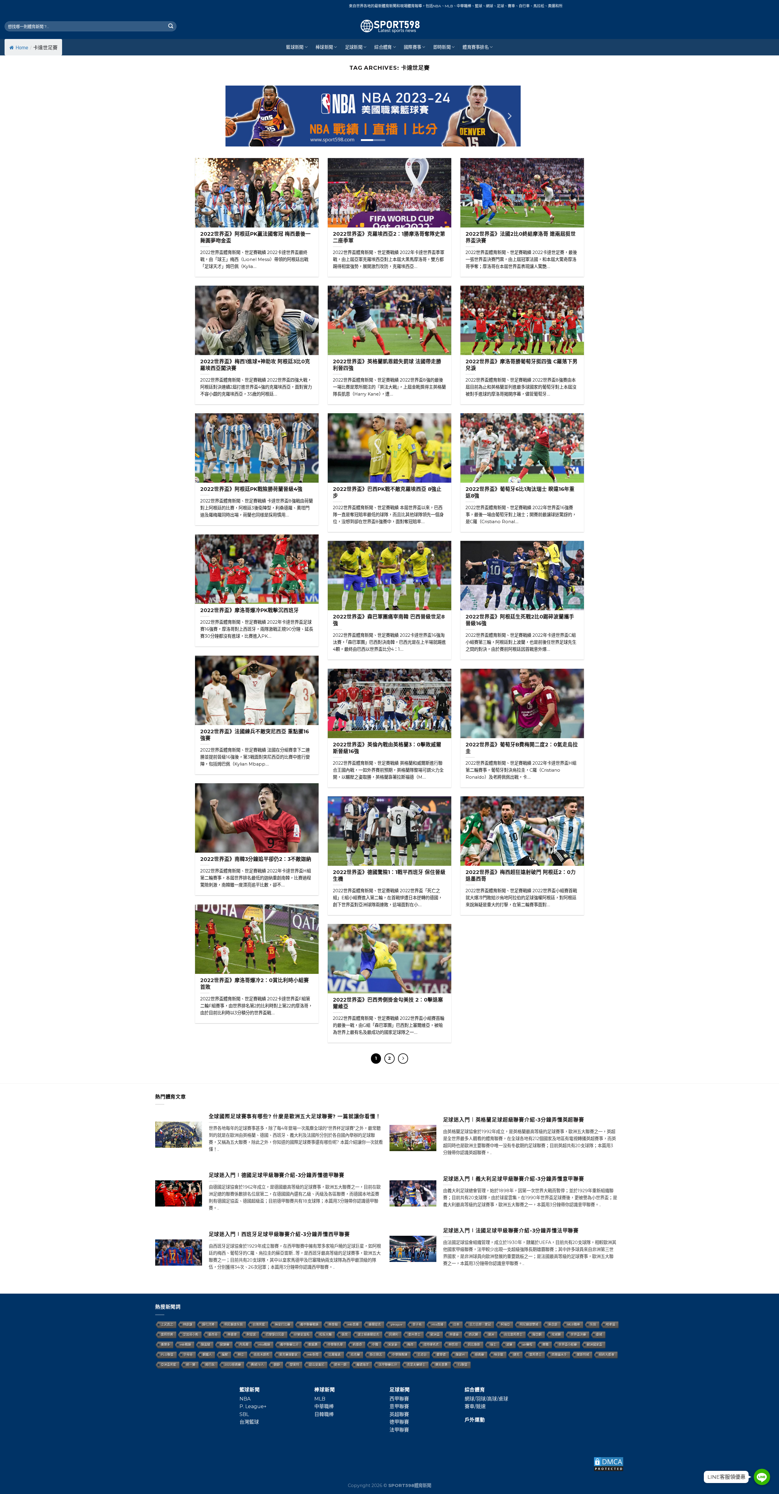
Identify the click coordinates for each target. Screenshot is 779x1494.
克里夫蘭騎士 (416, 1364)
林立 (241, 1354)
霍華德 (441, 1354)
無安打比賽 (282, 1324)
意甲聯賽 (399, 1406)
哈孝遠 (610, 1324)
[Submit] (171, 26)
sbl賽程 (527, 1344)
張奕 (345, 1334)
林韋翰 (333, 1324)
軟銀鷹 (313, 1344)
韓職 (546, 1344)
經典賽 (479, 1354)
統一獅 (190, 1364)
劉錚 (277, 1364)
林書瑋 (232, 1334)
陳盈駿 (205, 1344)
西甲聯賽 (399, 1399)
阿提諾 (251, 1334)
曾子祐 (417, 1324)
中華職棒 (324, 1406)
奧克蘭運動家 (288, 1354)
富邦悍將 (167, 1334)
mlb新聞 (313, 1354)
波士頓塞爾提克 (368, 1334)
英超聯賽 (399, 1414)
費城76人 (257, 1364)
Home (22, 48)
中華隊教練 (399, 1354)
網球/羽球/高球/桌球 (486, 1399)
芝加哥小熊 (190, 1334)
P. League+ (253, 1406)
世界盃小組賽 (568, 1344)
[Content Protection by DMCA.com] (608, 1464)
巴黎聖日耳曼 (275, 1334)
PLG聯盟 (167, 1354)
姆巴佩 (210, 1364)
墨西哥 (213, 1334)
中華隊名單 (335, 1344)
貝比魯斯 (474, 1344)
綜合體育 (383, 47)
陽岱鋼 (537, 1334)
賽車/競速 (475, 1406)
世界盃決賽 (578, 1334)
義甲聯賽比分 (289, 1344)
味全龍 (498, 1354)
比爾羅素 (335, 1354)
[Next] (509, 116)
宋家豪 (392, 1344)
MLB (319, 1399)
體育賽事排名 (476, 47)
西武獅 (473, 1334)
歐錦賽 (224, 1344)
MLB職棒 (574, 1324)
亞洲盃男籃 (168, 1364)
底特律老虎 (431, 1344)
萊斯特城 (583, 1354)
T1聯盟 (462, 1364)
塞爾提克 (375, 1324)
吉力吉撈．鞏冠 (480, 1324)
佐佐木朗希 (261, 1354)
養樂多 (165, 1344)
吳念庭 (552, 1324)
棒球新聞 (324, 47)
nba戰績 (264, 1344)
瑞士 (493, 1344)
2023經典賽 (233, 1364)
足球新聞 (353, 47)
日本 (456, 1324)
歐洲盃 (435, 1334)
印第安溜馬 (301, 1334)
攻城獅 (556, 1334)
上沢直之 (167, 1324)
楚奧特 (294, 1364)
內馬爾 (244, 1344)
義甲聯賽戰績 (309, 1324)
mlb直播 (353, 1324)
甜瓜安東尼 (316, 1364)
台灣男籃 (259, 1324)
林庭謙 (187, 1324)
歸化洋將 (208, 1324)
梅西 (410, 1344)
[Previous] (236, 116)
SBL (244, 1414)
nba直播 (437, 1324)
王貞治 (422, 1354)
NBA (244, 1399)
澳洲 (491, 1334)
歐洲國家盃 (594, 1344)
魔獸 (225, 1354)
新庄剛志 (376, 1354)
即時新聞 (442, 47)
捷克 (516, 1354)
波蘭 (509, 1344)
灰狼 (593, 1324)
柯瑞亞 (505, 1324)
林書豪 (454, 1334)
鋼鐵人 (207, 1354)
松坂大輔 (326, 1334)
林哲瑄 (453, 1344)
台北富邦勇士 (513, 1334)
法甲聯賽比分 (388, 1364)
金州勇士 (414, 1334)
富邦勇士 (535, 1354)
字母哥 (188, 1354)
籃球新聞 (294, 47)
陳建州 (460, 1354)
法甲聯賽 (399, 1430)
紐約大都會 (606, 1354)
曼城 (599, 1334)
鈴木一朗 (340, 1364)
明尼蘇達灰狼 (234, 1324)
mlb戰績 (185, 1344)
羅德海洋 (363, 1364)
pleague (397, 1324)
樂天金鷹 (441, 1364)
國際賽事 (412, 47)
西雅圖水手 (559, 1354)
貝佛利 (393, 1334)
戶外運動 (475, 1420)
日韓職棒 (324, 1414)
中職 (375, 1344)
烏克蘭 (355, 1354)
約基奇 (357, 1344)
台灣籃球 (249, 1422)
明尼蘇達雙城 (529, 1324)
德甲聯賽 (399, 1422)
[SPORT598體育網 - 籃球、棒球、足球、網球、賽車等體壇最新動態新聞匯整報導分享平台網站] (389, 26)
